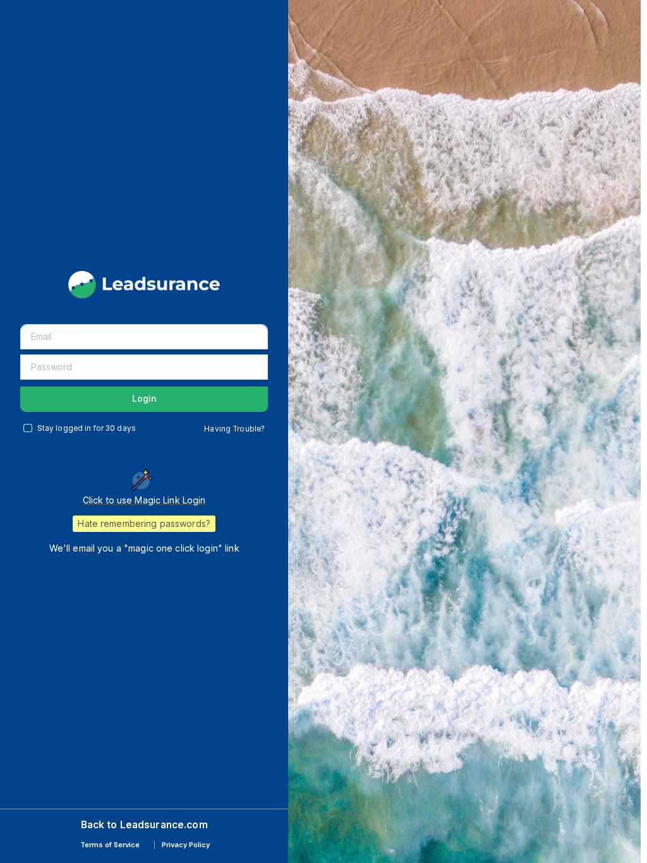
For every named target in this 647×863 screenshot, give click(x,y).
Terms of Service (110, 844)
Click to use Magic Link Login (144, 500)
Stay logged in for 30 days (86, 428)
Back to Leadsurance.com (144, 825)
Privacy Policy (186, 844)
